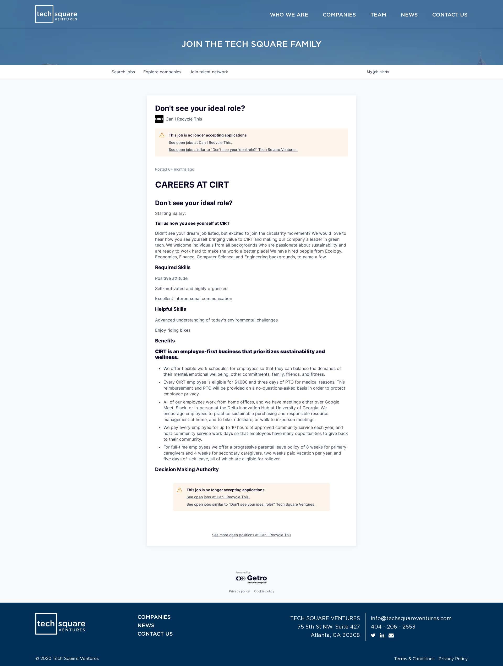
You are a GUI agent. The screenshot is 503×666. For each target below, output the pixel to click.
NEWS (146, 625)
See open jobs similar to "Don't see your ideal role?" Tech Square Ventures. (233, 149)
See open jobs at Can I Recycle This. (200, 142)
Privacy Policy (453, 659)
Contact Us (450, 15)
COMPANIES (154, 617)
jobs (123, 71)
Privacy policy (239, 591)
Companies (339, 15)
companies (162, 71)
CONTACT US (155, 634)
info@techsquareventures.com (411, 618)
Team (378, 15)
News (409, 15)
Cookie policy (264, 591)
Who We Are (289, 15)
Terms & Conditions (414, 659)
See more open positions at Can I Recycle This (251, 535)
